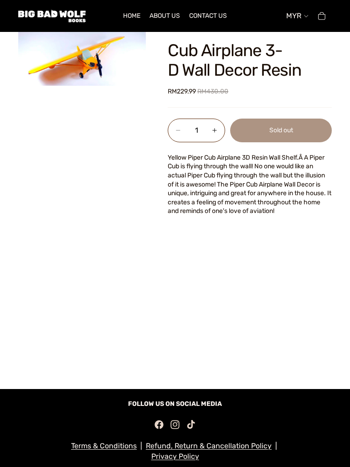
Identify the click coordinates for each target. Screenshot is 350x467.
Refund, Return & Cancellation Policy (209, 445)
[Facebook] (159, 424)
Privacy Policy (175, 456)
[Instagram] (175, 424)
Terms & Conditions (104, 445)
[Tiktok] (190, 424)
